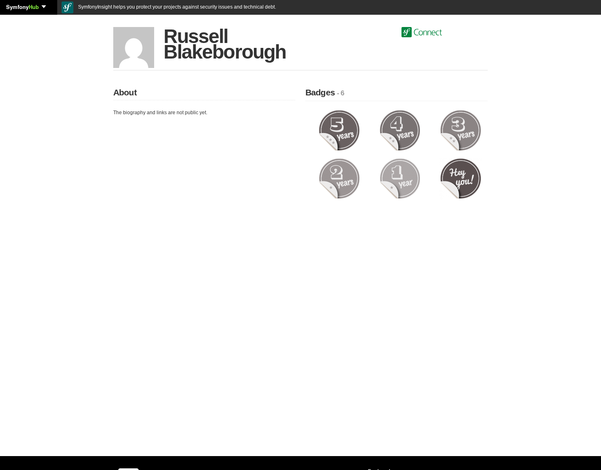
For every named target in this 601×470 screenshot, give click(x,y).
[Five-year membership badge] (339, 130)
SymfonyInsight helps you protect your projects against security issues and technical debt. (176, 7)
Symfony (22, 7)
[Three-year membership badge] (461, 130)
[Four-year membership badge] (400, 130)
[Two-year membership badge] (339, 178)
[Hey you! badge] (461, 178)
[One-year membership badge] (400, 178)
